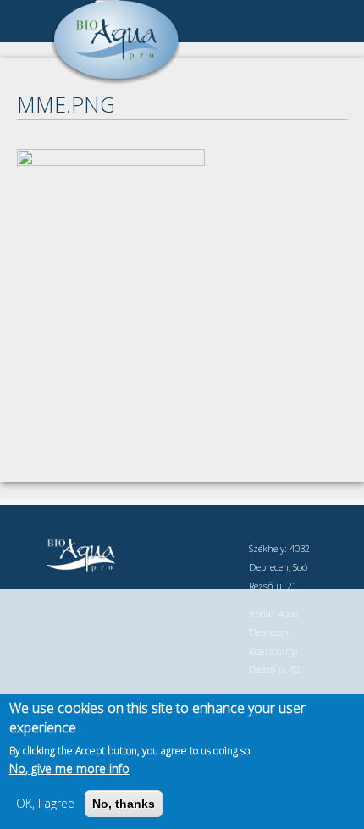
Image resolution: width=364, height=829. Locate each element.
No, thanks (123, 803)
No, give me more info (69, 768)
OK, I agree (45, 803)
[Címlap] (116, 80)
